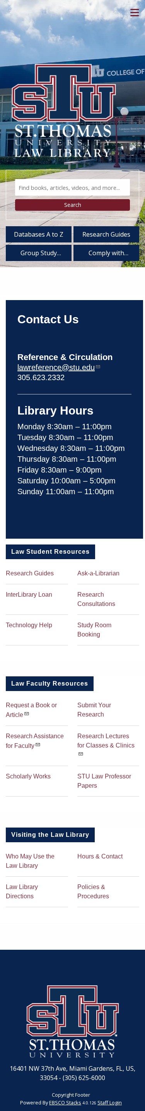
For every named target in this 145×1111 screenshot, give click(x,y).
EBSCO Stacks (65, 1102)
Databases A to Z (38, 234)
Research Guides (106, 234)
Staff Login (109, 1102)
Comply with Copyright (106, 255)
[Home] (64, 97)
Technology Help (29, 625)
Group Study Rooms (38, 255)
